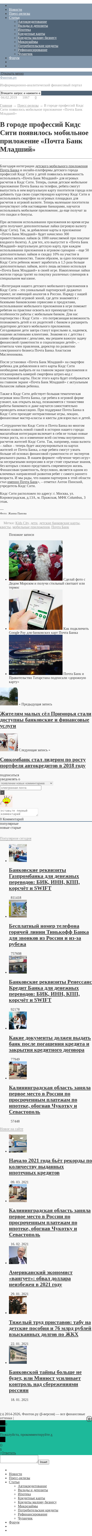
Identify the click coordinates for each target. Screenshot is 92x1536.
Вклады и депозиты (33, 26)
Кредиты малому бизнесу (37, 38)
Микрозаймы (28, 42)
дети (34, 523)
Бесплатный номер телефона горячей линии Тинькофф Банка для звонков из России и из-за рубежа (49, 935)
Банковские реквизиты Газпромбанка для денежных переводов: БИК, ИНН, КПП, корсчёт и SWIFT (44, 879)
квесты (5, 527)
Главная (6, 105)
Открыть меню (12, 73)
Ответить (9, 1453)
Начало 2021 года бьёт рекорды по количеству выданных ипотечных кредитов (50, 1166)
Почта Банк (60, 527)
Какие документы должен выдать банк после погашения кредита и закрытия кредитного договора (50, 1044)
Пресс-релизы (19, 13)
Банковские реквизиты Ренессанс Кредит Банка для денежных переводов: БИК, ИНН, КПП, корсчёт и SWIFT (50, 991)
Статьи (14, 17)
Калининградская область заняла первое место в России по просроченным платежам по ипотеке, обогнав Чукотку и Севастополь (50, 1100)
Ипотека (24, 30)
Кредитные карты (31, 34)
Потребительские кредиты (38, 46)
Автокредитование (32, 21)
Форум (14, 58)
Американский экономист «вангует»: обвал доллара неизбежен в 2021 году (41, 1278)
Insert (43, 1462)
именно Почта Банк (22, 482)
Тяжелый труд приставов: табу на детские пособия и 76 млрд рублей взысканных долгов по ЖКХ (50, 1328)
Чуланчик (25, 54)
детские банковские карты (59, 523)
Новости (15, 9)
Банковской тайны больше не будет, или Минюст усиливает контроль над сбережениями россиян (45, 1381)
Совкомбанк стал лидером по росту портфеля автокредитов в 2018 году (43, 762)
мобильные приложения (31, 527)
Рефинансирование (32, 50)
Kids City (22, 523)
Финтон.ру (8, 77)
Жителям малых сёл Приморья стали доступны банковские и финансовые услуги (45, 720)
